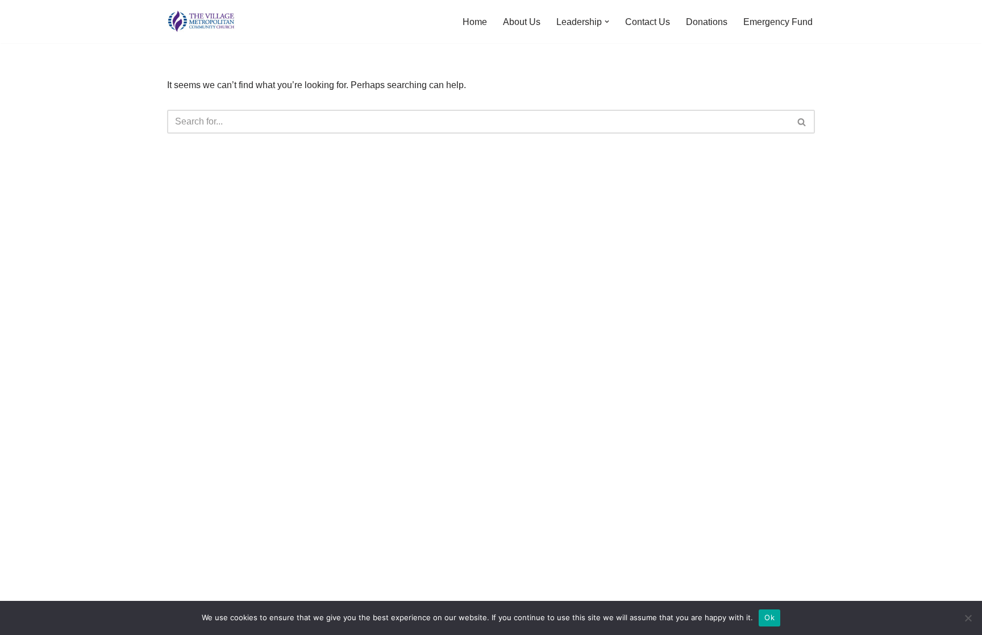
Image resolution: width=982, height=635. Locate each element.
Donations (706, 22)
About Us (521, 22)
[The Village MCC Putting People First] (201, 21)
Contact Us (647, 22)
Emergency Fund (778, 22)
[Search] (802, 122)
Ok (769, 617)
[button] (607, 21)
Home (475, 22)
